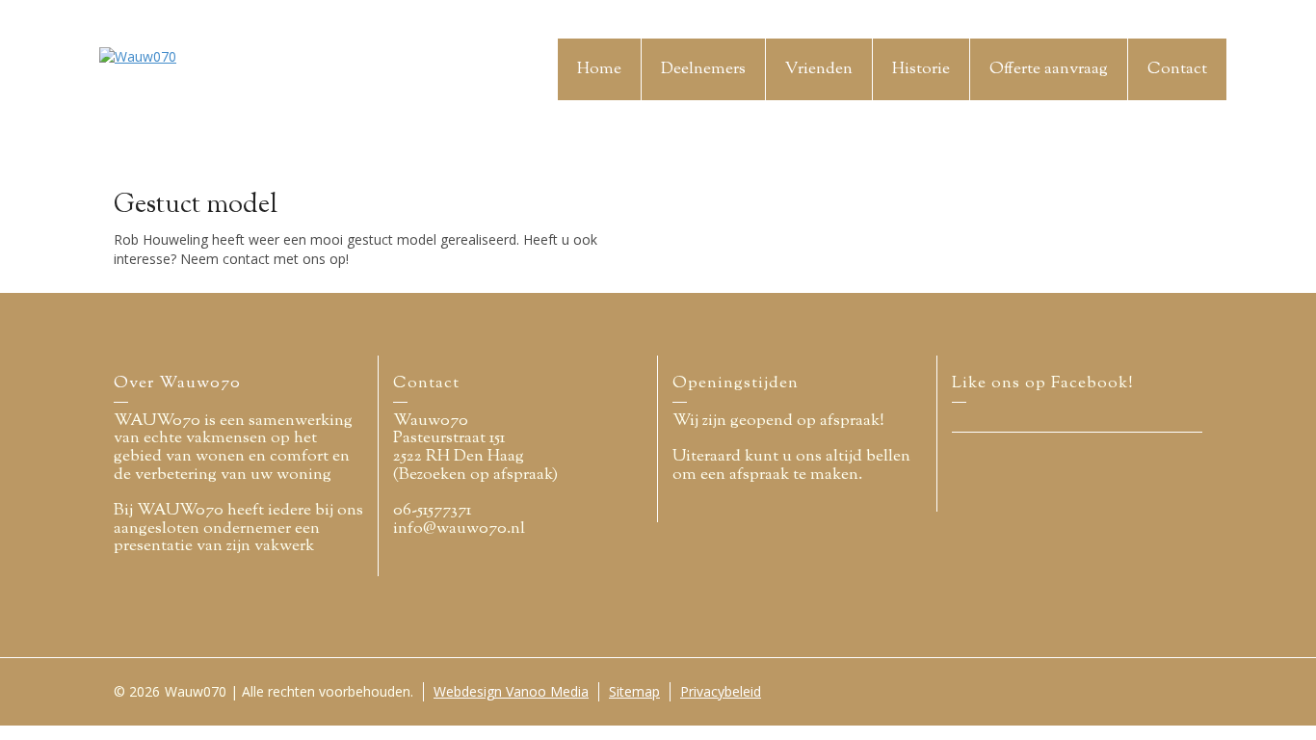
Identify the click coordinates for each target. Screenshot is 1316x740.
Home (599, 69)
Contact (1177, 69)
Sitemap (634, 691)
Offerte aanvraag (1048, 69)
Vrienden (819, 69)
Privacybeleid (720, 691)
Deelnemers (703, 69)
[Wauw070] (137, 55)
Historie (921, 69)
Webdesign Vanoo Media (511, 691)
